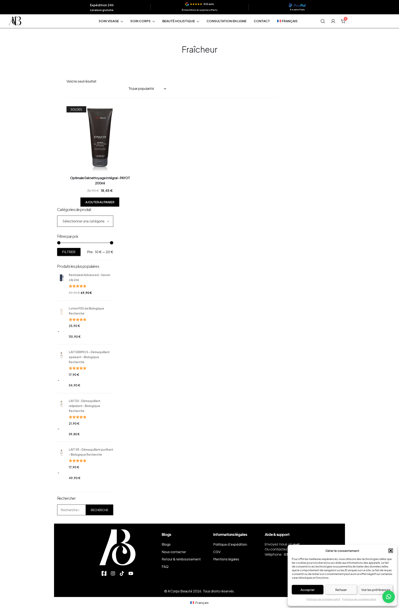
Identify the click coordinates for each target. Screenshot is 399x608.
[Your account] (333, 21)
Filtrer (68, 252)
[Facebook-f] (104, 573)
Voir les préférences (375, 590)
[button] (391, 551)
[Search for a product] (322, 21)
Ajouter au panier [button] (99, 202)
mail (296, 544)
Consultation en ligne (226, 21)
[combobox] (85, 221)
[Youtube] (130, 573)
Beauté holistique (178, 21)
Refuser (341, 590)
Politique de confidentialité (323, 599)
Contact (262, 21)
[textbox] (85, 221)
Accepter (307, 590)
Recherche (99, 510)
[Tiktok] (121, 573)
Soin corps (140, 21)
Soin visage (109, 21)
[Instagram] (113, 573)
